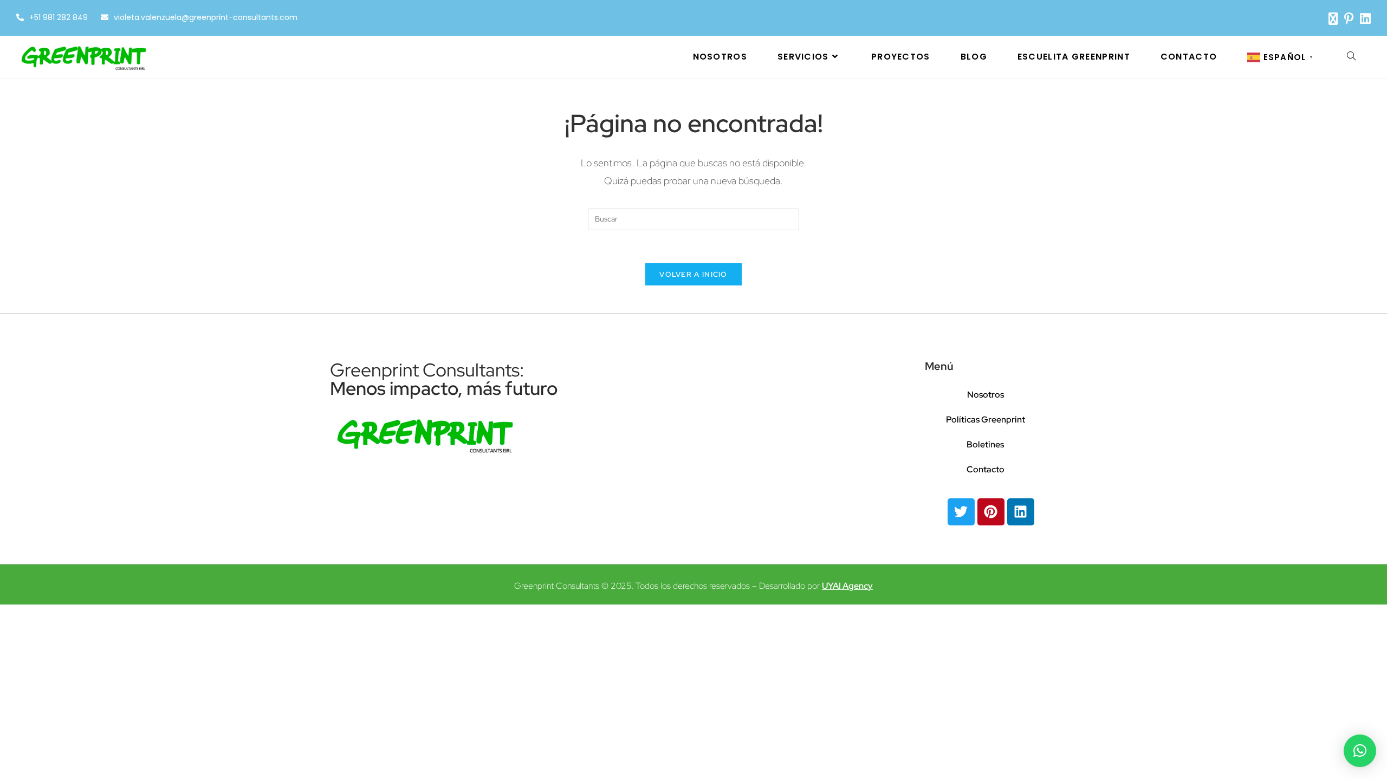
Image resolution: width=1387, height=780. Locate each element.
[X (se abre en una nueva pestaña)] (1333, 18)
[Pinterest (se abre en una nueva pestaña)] (1349, 18)
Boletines (985, 444)
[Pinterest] (990, 511)
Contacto (985, 469)
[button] (1360, 750)
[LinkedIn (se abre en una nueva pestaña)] (1364, 18)
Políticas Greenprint (985, 419)
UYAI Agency (847, 586)
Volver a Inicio (693, 274)
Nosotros (985, 394)
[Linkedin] (1020, 511)
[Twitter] (961, 511)
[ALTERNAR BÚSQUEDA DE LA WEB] (1351, 57)
